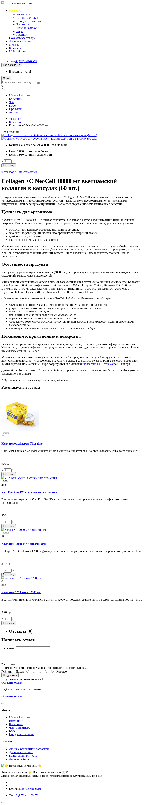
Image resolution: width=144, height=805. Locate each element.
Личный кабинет (20, 759)
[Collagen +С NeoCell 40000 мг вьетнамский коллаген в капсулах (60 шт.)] (49, 135)
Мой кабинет (17, 51)
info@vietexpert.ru (29, 788)
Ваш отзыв (9, 664)
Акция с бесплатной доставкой (29, 748)
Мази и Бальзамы (27, 27)
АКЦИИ (22, 34)
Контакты (15, 48)
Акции (13, 112)
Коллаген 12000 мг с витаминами (24, 543)
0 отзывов (8, 171)
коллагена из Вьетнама (98, 364)
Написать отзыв (26, 171)
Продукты (15, 109)
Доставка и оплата (21, 41)
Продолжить (10, 675)
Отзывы (14, 44)
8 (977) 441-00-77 (26, 61)
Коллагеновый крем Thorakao (22, 443)
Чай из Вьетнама (27, 17)
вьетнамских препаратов (110, 249)
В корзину (8, 165)
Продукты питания (28, 21)
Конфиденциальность (23, 755)
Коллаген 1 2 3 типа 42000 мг (21, 592)
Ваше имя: (9, 648)
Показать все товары (22, 38)
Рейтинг (7, 671)
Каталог (16, 10)
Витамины (23, 24)
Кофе (19, 31)
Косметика (23, 14)
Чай (11, 102)
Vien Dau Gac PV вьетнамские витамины (29, 492)
